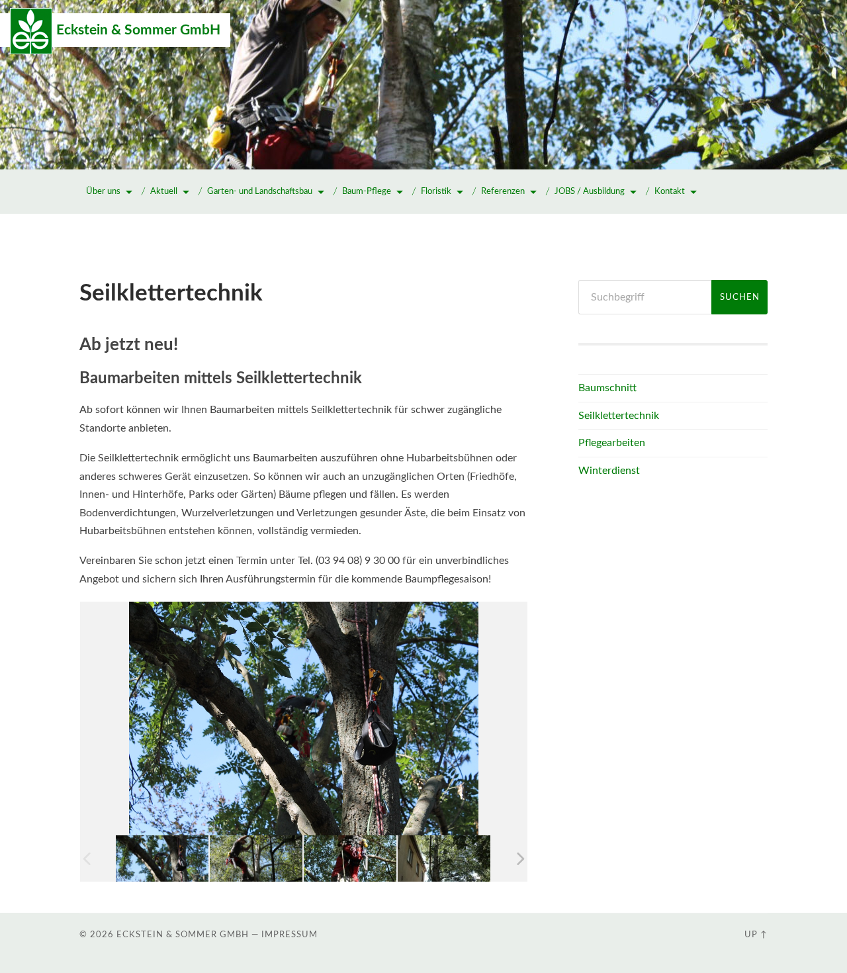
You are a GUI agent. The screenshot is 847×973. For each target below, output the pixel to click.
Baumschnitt (607, 388)
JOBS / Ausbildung (590, 191)
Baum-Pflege (366, 191)
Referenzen (503, 191)
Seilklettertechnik (618, 415)
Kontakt (669, 191)
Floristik (436, 191)
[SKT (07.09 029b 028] (444, 858)
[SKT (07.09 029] (256, 858)
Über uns (103, 191)
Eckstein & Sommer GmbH (138, 30)
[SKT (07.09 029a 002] (350, 858)
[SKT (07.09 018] (162, 858)
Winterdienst (609, 470)
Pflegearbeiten (611, 443)
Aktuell (163, 191)
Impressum (289, 935)
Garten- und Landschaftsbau (259, 191)
